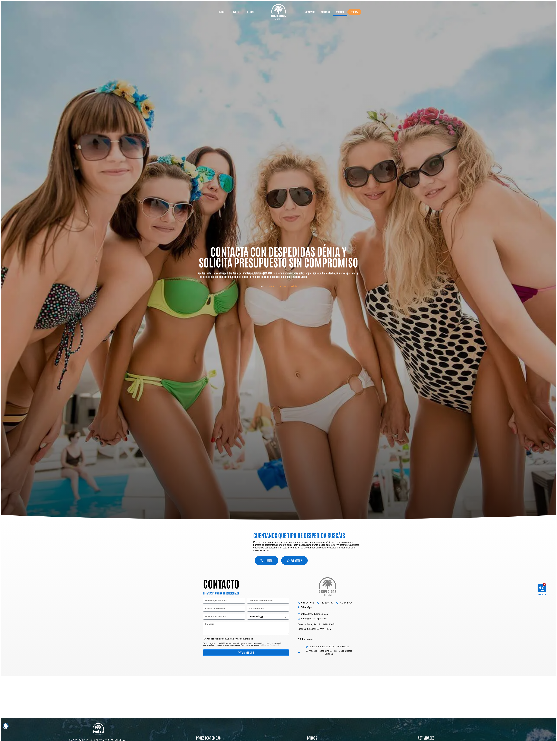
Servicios (325, 12)
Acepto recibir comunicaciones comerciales (230, 638)
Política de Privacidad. (269, 645)
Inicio (222, 12)
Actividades (310, 12)
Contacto (340, 12)
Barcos (250, 12)
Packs (236, 12)
